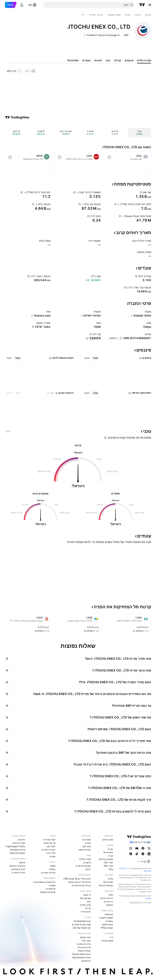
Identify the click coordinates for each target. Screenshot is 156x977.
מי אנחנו (87, 895)
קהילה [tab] (117, 60)
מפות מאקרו (107, 924)
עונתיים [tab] (86, 60)
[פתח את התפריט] (150, 5)
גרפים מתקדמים (17, 849)
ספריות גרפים (18, 843)
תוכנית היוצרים (48, 849)
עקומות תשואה (106, 917)
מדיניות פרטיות (84, 944)
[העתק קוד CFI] (87, 338)
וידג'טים (21, 839)
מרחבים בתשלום (47, 892)
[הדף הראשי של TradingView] (142, 5)
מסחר (52, 866)
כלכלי (110, 895)
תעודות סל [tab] (73, 60)
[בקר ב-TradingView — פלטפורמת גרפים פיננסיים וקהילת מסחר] (17, 117)
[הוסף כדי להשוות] (109, 157)
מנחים (52, 856)
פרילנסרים (50, 888)
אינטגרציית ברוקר (17, 866)
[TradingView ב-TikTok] (137, 854)
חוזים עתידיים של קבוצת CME (77, 878)
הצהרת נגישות (84, 950)
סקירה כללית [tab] (144, 60)
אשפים (52, 885)
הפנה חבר (50, 846)
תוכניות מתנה (84, 849)
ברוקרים (87, 862)
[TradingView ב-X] (149, 848)
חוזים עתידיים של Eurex (80, 882)
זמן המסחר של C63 (82, 927)
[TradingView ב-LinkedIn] (149, 854)
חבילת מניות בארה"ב (81, 885)
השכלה (52, 869)
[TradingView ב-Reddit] (131, 854)
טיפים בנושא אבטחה (81, 954)
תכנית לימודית (18, 872)
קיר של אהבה (49, 843)
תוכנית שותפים (18, 869)
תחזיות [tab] (98, 60)
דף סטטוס (86, 960)
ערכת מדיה (86, 911)
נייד (111, 937)
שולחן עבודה (107, 940)
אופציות (109, 921)
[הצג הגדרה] (141, 192)
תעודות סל (108, 852)
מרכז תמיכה (85, 905)
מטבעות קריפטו (106, 859)
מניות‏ (110, 849)
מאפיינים (86, 839)
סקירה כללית (85, 859)
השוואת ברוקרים (83, 866)
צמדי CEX (108, 862)
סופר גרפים (108, 839)
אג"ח (110, 855)
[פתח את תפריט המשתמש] (22, 5)
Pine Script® (107, 927)
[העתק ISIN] (121, 338)
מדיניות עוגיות (84, 947)
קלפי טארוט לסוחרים (81, 924)
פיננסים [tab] (129, 60)
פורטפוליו (108, 914)
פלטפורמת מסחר (17, 853)
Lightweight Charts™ (15, 846)
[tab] (95, 358)
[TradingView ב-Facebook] (143, 848)
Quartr (148, 898)
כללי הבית (50, 853)
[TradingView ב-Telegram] (143, 854)
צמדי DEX (108, 866)
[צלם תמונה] (33, 71)
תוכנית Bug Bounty (82, 957)
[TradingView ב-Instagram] (131, 848)
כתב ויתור (86, 940)
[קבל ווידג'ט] (27, 71)
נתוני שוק (87, 846)
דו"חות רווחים (106, 898)
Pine (111, 869)
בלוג (89, 901)
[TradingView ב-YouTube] (137, 848)
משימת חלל (85, 898)
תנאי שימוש (85, 937)
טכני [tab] (107, 60)
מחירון (88, 843)
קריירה (88, 908)
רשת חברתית (49, 839)
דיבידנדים (108, 901)
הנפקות (109, 905)
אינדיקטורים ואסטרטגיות (44, 882)
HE (30, 4)
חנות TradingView (82, 921)
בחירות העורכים (48, 872)
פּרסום (22, 862)
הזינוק (88, 869)
